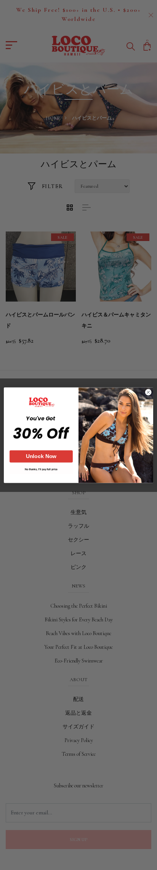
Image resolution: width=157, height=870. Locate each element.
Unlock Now (41, 456)
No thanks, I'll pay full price (41, 469)
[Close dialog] (148, 392)
